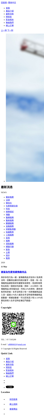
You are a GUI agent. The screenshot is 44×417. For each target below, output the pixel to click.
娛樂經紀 (10, 212)
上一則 (4, 30)
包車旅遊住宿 (12, 206)
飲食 (8, 250)
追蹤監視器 (11, 229)
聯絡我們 (10, 23)
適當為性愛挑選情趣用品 (14, 272)
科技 (8, 209)
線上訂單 (10, 26)
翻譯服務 (10, 223)
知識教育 (10, 232)
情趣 (8, 215)
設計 (8, 255)
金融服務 (10, 226)
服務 (8, 241)
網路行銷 (10, 247)
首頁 (8, 8)
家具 (8, 238)
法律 (8, 200)
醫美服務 (10, 220)
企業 (8, 252)
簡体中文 (12, 3)
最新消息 (10, 14)
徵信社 (9, 203)
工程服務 (10, 235)
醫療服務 (10, 218)
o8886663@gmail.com (17, 344)
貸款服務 (10, 244)
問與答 (9, 17)
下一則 (10, 30)
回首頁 (4, 3)
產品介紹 (10, 11)
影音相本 (10, 20)
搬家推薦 (10, 197)
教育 (8, 258)
